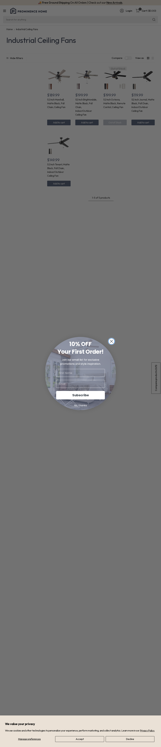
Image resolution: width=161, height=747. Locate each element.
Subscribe (80, 395)
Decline (130, 739)
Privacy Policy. (147, 730)
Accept (80, 739)
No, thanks (80, 405)
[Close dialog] (111, 341)
